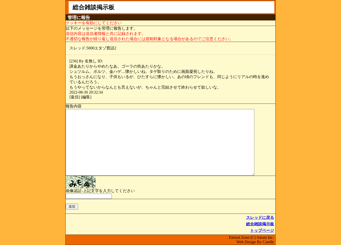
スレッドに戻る (260, 217)
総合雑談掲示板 (260, 224)
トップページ (262, 230)
